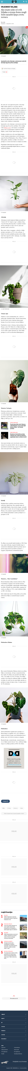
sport (2, 1018)
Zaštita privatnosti (4, 1049)
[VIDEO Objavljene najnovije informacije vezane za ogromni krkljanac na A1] (23, 918)
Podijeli (3, 71)
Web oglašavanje (4, 1051)
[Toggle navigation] (2, 1)
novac (3, 1026)
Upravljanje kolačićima (18, 1053)
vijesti (3, 1014)
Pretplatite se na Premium (20, 1061)
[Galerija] (14, 40)
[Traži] (26, 2)
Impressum (3, 1047)
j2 (1, 1022)
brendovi (3, 1038)
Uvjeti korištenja (17, 1047)
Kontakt (2, 1053)
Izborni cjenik (16, 1049)
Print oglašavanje (17, 1051)
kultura (3, 1030)
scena (3, 1034)
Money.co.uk (7, 127)
